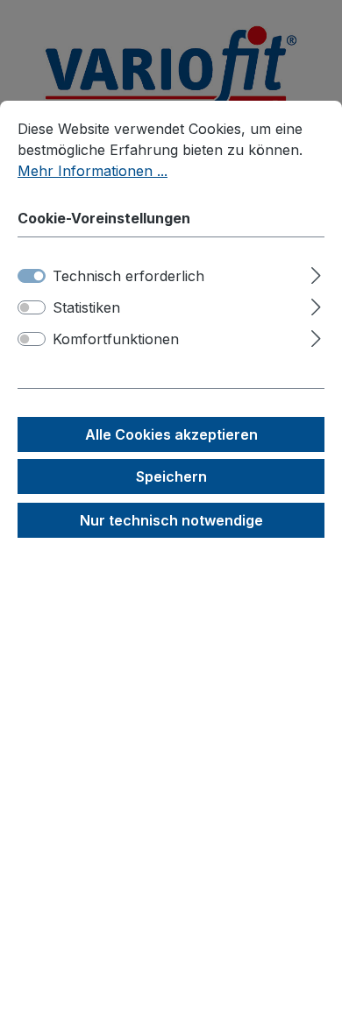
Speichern (171, 476)
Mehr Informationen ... (92, 171)
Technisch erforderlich (128, 276)
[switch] (32, 307)
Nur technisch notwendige (171, 520)
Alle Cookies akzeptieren (171, 434)
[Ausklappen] (316, 273)
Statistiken (86, 307)
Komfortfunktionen (116, 339)
